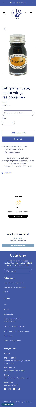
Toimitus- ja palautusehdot (14, 326)
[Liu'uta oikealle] (22, 84)
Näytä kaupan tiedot (12, 152)
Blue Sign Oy (13, 402)
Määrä (4, 118)
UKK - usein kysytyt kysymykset (16, 331)
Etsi (5, 304)
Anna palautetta (18, 216)
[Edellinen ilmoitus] (4, 3)
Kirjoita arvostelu (18, 246)
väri (3, 109)
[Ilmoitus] (32, 3)
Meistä (6, 309)
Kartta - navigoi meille (12, 341)
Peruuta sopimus (8, 404)
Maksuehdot (8, 314)
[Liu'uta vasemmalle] (14, 84)
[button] (4, 13)
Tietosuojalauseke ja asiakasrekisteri (12, 320)
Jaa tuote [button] (8, 173)
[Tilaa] (29, 271)
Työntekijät (8, 336)
